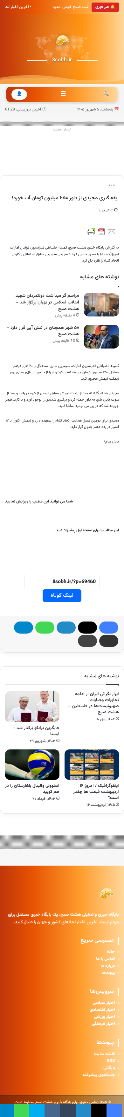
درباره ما (107, 966)
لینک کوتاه (62, 595)
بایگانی (109, 1068)
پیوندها (108, 973)
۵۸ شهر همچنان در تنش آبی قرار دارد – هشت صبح (42, 331)
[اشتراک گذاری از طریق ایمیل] (108, 641)
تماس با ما (105, 959)
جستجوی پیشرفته (98, 1075)
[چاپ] (87, 641)
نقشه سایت (104, 1054)
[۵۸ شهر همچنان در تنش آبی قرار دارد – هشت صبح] (101, 337)
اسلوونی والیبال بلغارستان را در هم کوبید (32, 788)
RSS (111, 1061)
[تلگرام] (23, 628)
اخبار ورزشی (104, 1017)
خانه (112, 185)
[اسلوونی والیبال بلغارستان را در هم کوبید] (32, 764)
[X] (87, 628)
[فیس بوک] (108, 628)
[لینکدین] (66, 628)
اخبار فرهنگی (103, 1024)
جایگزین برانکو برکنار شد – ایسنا (35, 731)
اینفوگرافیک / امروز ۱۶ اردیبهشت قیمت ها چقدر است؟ (96, 791)
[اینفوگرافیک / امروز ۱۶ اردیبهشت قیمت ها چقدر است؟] (92, 764)
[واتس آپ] (44, 628)
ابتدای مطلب (62, 129)
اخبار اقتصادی (102, 1010)
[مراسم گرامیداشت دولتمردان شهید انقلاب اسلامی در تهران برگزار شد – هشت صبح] (101, 304)
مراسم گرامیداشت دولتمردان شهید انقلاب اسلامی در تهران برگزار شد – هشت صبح (47, 302)
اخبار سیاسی (104, 1003)
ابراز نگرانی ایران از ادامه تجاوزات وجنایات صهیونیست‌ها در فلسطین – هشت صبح (93, 703)
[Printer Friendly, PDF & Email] (101, 231)
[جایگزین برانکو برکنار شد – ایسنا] (32, 706)
